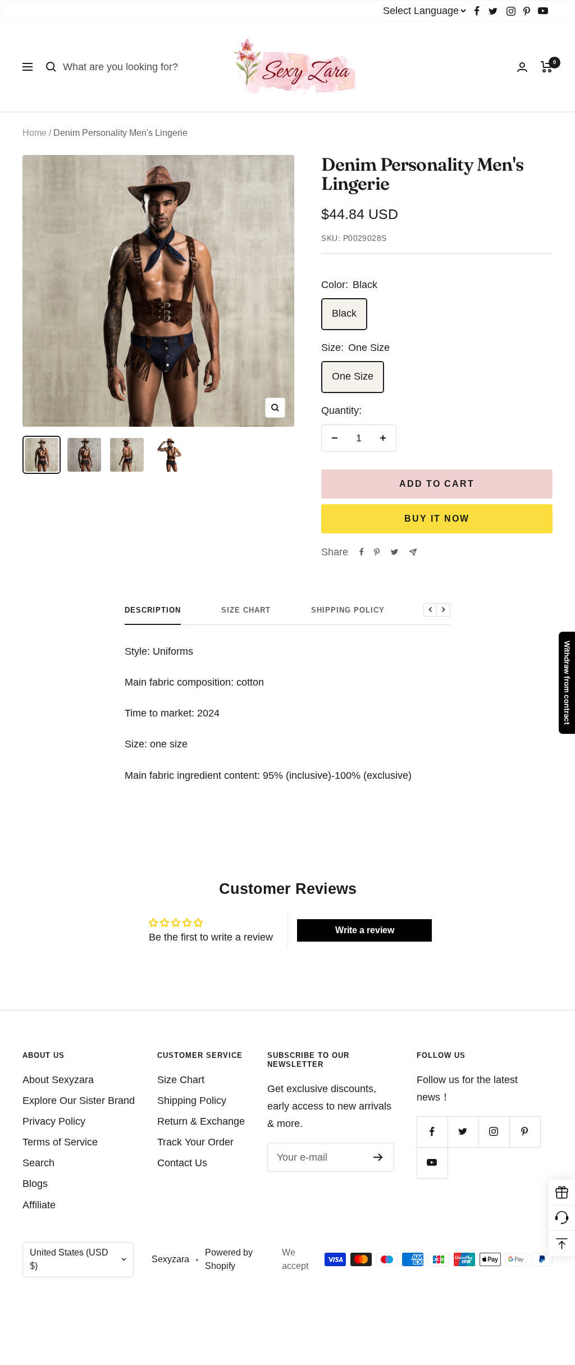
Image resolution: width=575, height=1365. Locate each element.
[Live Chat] (561, 1218)
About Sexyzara (58, 1079)
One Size (352, 376)
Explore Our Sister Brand (78, 1100)
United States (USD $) (69, 1259)
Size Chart (246, 610)
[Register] (378, 1157)
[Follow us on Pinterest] (526, 11)
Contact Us (182, 1162)
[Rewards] (561, 1193)
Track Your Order (195, 1142)
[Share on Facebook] (361, 552)
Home (34, 133)
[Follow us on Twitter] (493, 11)
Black (344, 313)
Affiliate (39, 1205)
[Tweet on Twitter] (394, 552)
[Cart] (547, 66)
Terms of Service (60, 1142)
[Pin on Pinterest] (377, 552)
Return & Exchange (201, 1121)
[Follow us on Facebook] (477, 11)
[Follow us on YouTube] (543, 11)
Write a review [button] (364, 930)
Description (153, 610)
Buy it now (436, 518)
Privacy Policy (53, 1121)
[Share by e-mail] (413, 552)
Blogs (35, 1183)
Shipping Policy (348, 610)
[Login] (522, 67)
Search (38, 1162)
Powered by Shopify (229, 1259)
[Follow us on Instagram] (510, 11)
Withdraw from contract (567, 683)
